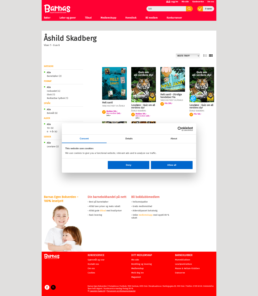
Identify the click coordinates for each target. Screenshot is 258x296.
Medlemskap (137, 268)
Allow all (171, 165)
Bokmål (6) (52, 113)
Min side (185, 1)
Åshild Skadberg (138, 111)
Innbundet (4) (53, 91)
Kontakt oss (93, 264)
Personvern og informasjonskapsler (121, 291)
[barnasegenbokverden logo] (51, 257)
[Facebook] (47, 289)
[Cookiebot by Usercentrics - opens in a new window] (180, 129)
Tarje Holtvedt (109, 106)
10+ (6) (50, 128)
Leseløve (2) (53, 146)
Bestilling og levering (141, 264)
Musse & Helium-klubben (187, 268)
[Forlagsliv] (53, 289)
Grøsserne (180, 273)
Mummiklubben (182, 260)
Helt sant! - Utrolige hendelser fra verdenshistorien (171, 97)
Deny (128, 165)
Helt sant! (107, 102)
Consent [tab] (84, 138)
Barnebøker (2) (54, 76)
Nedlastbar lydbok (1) (57, 98)
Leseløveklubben (183, 264)
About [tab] (174, 138)
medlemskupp (146, 215)
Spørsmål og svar (96, 260)
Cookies (91, 273)
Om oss (210, 1)
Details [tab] (129, 138)
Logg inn (174, 1)
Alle (49, 72)
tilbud (103, 210)
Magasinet (136, 277)
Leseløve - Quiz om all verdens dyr (143, 106)
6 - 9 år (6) (52, 131)
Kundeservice (198, 1)
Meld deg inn (137, 273)
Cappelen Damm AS (97, 291)
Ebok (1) (51, 94)
